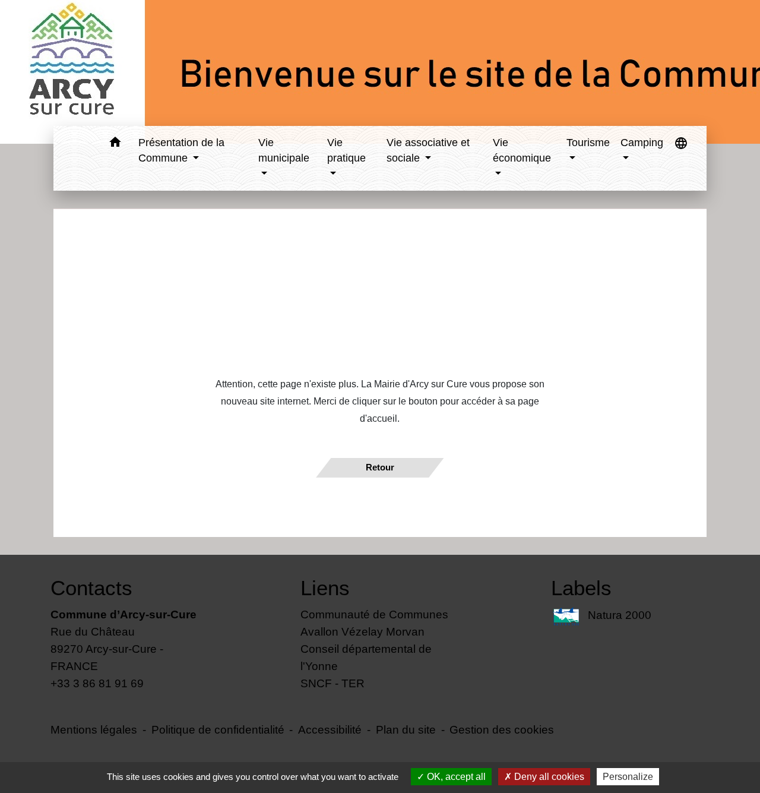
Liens (325, 587)
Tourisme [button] (588, 143)
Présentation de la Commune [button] (181, 150)
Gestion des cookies (501, 729)
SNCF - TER (332, 683)
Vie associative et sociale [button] (428, 150)
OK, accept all (455, 777)
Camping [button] (641, 143)
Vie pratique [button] (346, 150)
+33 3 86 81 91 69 (97, 683)
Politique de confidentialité (217, 729)
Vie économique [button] (522, 150)
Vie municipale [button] (283, 150)
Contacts (91, 587)
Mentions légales (93, 729)
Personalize (628, 777)
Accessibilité (330, 729)
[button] (115, 144)
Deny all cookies (548, 777)
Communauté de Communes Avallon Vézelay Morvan (374, 623)
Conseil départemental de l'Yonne (366, 657)
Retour (380, 467)
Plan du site (406, 729)
